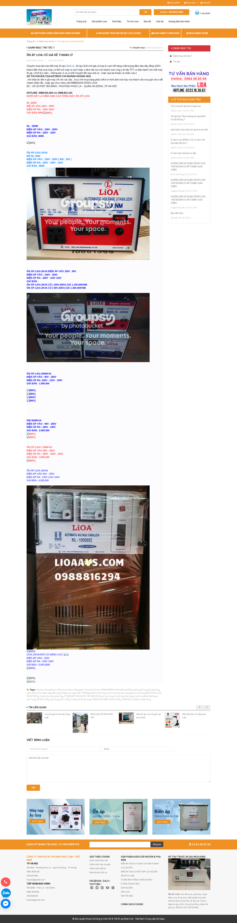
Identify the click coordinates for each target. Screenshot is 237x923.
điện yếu (56, 693)
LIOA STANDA (82, 693)
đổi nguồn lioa (194, 897)
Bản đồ (147, 21)
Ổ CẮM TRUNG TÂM (130, 884)
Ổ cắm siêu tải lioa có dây (183, 153)
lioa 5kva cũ (187, 894)
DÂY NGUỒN (127, 888)
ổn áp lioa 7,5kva (198, 901)
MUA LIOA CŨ (97, 693)
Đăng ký (206, 3)
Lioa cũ (70, 693)
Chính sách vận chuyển (99, 864)
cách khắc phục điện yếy (39, 693)
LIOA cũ (70, 65)
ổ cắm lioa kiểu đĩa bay (144, 696)
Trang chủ (81, 21)
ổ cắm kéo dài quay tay (51, 696)
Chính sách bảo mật (98, 860)
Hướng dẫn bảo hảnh (179, 21)
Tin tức (176, 61)
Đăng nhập (191, 3)
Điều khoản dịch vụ (98, 872)
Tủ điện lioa (144, 699)
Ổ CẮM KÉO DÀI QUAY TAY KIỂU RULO (83, 696)
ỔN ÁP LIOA (43, 699)
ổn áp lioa (182, 897)
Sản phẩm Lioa (99, 21)
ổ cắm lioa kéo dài (123, 696)
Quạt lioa (54, 699)
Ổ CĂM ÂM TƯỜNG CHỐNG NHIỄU (136, 880)
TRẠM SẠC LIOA (129, 699)
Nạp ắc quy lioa (136, 693)
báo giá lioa (153, 689)
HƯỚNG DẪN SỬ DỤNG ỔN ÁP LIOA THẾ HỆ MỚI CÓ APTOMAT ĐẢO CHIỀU (188, 166)
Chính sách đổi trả (97, 868)
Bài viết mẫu (177, 213)
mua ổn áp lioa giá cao (117, 693)
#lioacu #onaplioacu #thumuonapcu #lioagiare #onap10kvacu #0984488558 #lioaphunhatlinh (84, 689)
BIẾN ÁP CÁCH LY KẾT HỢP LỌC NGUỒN (139, 871)
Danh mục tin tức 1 (47, 41)
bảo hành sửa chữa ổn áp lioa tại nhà (189, 129)
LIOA (63, 693)
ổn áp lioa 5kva (192, 904)
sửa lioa (198, 894)
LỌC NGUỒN (127, 867)
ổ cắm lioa (108, 696)
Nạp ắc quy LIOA (176, 904)
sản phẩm (175, 3)
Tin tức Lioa (132, 21)
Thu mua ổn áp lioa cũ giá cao (186, 106)
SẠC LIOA (64, 699)
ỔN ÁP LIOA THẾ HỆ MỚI (187, 907)
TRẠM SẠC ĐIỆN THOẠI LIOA (105, 699)
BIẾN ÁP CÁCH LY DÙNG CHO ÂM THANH (140, 863)
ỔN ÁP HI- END (127, 875)
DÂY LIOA (125, 892)
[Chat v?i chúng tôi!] (5, 903)
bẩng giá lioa (140, 689)
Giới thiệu (116, 21)
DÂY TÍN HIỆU (127, 896)
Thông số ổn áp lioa (80, 699)
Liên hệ (159, 21)
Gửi (33, 787)
